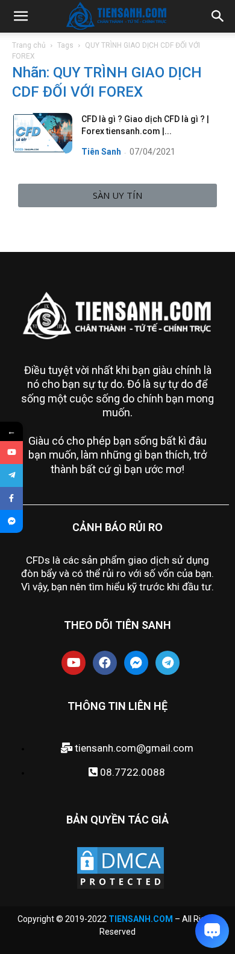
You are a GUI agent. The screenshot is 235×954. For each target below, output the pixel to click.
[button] (117, 195)
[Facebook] (105, 663)
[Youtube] (73, 663)
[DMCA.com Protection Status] (120, 887)
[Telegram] (167, 663)
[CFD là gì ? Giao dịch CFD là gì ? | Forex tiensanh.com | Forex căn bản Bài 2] (42, 133)
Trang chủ (29, 45)
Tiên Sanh (101, 151)
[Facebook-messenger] (136, 663)
